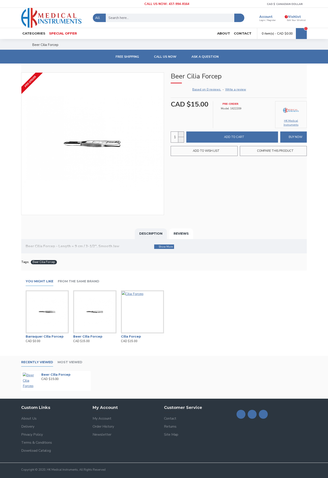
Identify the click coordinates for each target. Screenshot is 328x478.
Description (150, 234)
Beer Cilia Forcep (44, 262)
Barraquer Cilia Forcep (45, 336)
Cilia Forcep (131, 336)
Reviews (181, 234)
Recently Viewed (37, 362)
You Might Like (39, 281)
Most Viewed (70, 362)
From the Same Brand (78, 281)
